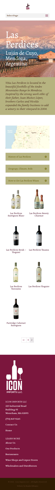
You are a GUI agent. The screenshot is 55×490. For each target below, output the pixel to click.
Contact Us (11, 424)
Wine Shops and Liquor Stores (21, 460)
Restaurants (11, 454)
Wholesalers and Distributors (21, 465)
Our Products (12, 448)
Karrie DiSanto (32, 486)
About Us (10, 442)
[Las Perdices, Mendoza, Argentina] (27, 137)
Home (8, 430)
